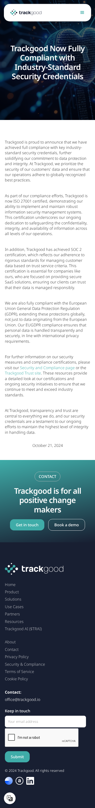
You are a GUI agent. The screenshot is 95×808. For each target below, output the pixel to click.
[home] (24, 12)
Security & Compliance (25, 664)
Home (10, 584)
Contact (12, 649)
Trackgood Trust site (23, 373)
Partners (12, 614)
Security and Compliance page (47, 367)
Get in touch (27, 524)
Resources (14, 621)
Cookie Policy (16, 678)
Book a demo (66, 524)
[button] (82, 12)
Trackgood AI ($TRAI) (23, 628)
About (10, 642)
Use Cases (14, 606)
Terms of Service (19, 671)
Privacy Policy (17, 656)
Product (12, 592)
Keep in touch (17, 711)
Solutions (13, 599)
